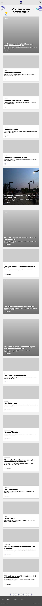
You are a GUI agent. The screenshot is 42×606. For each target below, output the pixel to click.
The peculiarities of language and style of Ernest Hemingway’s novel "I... (19, 461)
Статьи (3, 599)
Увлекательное (7, 170)
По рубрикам (8, 599)
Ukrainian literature (7, 155)
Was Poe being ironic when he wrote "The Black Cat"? (19, 547)
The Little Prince (10, 403)
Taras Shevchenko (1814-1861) (15, 157)
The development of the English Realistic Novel (19, 267)
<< (10, 594)
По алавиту (15, 599)
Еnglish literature (7, 321)
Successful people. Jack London (16, 100)
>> (31, 594)
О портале (21, 599)
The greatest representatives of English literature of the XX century (19, 347)
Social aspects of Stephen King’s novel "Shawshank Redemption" (18, 45)
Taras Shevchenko (11, 129)
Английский (6, 127)
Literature (6, 18)
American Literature (7, 544)
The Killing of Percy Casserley (15, 375)
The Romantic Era (11, 489)
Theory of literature (11, 432)
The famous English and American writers (20, 306)
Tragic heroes (9, 518)
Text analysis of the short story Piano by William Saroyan (19, 196)
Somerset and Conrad (12, 72)
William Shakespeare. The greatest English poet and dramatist (20, 577)
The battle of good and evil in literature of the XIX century (19, 238)
